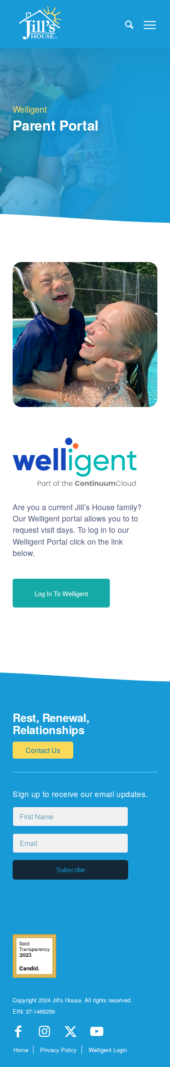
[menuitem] (124, 24)
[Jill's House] (70, 24)
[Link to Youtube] (96, 1034)
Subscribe (70, 870)
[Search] (124, 24)
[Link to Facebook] (18, 1034)
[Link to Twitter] (70, 1034)
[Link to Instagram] (44, 1034)
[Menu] (145, 24)
